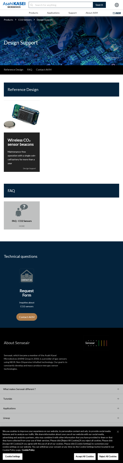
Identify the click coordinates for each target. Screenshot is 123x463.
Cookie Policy (28, 450)
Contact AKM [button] (27, 316)
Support (73, 12)
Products (33, 12)
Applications (53, 12)
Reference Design (13, 69)
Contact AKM (44, 69)
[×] (117, 431)
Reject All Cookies (108, 456)
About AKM (92, 12)
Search (99, 4)
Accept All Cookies (85, 456)
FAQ (29, 69)
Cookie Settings (12, 456)
